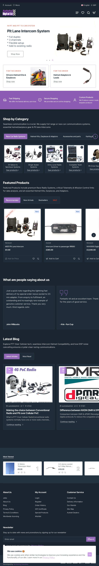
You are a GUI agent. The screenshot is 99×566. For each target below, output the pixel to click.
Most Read (27, 356)
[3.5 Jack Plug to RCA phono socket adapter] (91, 468)
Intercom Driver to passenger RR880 (60, 246)
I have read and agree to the (25, 546)
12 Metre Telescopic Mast (24, 465)
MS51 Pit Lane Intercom (14, 246)
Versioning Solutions (20, 564)
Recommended (12, 200)
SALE (55, 200)
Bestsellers (43, 200)
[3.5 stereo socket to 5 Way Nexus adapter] (51, 468)
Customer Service (75, 492)
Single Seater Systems (33, 166)
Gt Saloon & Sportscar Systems (12, 166)
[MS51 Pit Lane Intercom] (22, 224)
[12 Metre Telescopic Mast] (10, 468)
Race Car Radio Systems (15, 136)
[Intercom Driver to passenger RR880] (63, 224)
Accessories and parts (72, 136)
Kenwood (8, 243)
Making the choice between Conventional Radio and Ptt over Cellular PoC (28, 411)
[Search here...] (88, 12)
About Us (7, 492)
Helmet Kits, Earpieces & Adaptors (44, 136)
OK (89, 554)
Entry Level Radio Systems (54, 166)
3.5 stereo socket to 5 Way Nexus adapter (65, 465)
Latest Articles (12, 356)
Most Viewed (8, 457)
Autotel (48, 243)
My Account (40, 492)
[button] (92, 44)
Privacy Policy (48, 557)
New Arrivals (28, 200)
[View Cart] (94, 12)
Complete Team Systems (75, 166)
